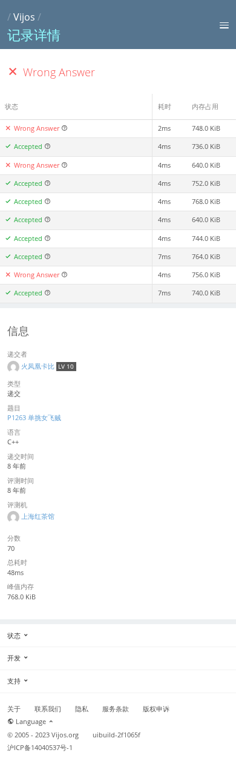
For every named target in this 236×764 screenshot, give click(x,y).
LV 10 (66, 366)
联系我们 (47, 709)
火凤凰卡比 (38, 365)
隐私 (81, 709)
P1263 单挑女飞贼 (34, 417)
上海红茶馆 (37, 516)
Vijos (24, 17)
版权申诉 (156, 709)
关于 (14, 709)
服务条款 (115, 709)
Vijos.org (65, 735)
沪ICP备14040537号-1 (40, 747)
